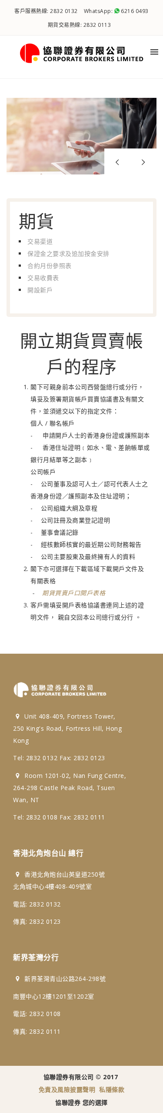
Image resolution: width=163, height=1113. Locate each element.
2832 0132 (64, 11)
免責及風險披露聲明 (67, 1089)
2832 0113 (97, 25)
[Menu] (154, 52)
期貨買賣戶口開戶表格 (73, 593)
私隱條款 (111, 1089)
